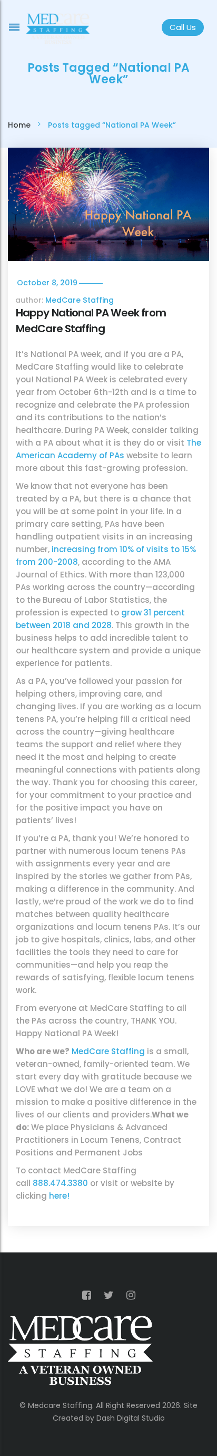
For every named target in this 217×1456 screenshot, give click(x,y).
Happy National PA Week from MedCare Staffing (91, 320)
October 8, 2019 (47, 282)
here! (59, 1195)
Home (19, 125)
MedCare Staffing (79, 300)
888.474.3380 (60, 1183)
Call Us (183, 27)
